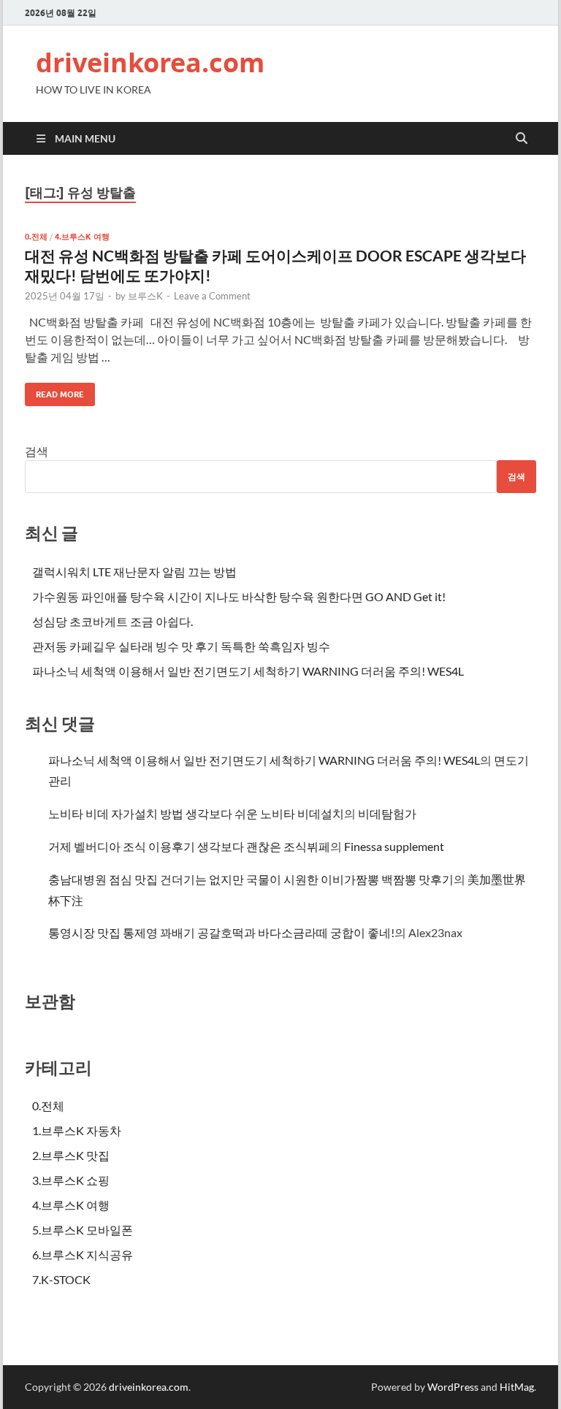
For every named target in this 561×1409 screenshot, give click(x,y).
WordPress (452, 1387)
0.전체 (36, 237)
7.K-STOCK (61, 1279)
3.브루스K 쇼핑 (71, 1180)
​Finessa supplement (394, 846)
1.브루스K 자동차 (76, 1130)
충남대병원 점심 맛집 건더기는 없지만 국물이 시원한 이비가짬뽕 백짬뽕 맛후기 (251, 879)
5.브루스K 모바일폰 (82, 1230)
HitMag (517, 1387)
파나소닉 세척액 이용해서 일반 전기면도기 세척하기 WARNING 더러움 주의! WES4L (248, 671)
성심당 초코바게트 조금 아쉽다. (112, 621)
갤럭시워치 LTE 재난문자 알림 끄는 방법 (134, 572)
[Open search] (522, 139)
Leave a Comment (212, 296)
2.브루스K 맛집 (71, 1155)
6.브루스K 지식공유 (82, 1254)
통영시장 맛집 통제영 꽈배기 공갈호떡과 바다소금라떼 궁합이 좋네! (221, 932)
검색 (36, 451)
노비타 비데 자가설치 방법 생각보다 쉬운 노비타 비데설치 (196, 813)
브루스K (145, 296)
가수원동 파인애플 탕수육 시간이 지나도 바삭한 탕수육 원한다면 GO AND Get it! (239, 596)
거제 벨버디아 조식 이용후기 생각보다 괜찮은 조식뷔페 (189, 846)
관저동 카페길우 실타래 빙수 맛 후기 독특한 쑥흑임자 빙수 (181, 646)
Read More (54, 391)
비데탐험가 (387, 813)
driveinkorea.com (150, 62)
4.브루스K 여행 (82, 237)
